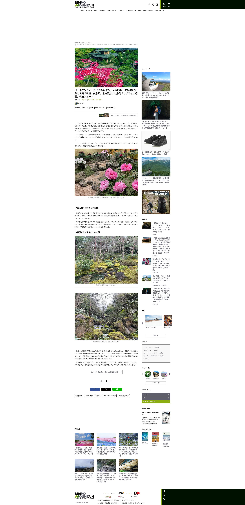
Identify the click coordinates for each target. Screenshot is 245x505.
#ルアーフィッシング (150, 353)
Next (169, 323)
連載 (139, 11)
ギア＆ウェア (111, 11)
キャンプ (89, 11)
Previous (142, 323)
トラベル (121, 11)
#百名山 (146, 358)
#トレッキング (148, 347)
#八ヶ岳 (146, 356)
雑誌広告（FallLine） (128, 503)
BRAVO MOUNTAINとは (105, 500)
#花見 (91, 107)
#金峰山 (161, 353)
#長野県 (161, 356)
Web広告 (100, 503)
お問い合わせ (141, 503)
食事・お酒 (91, 99)
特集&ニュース (148, 11)
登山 (82, 11)
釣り (95, 11)
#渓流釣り (158, 347)
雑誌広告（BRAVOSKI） (112, 503)
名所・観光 (98, 99)
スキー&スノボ (131, 11)
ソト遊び (102, 11)
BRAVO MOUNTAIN (79, 42)
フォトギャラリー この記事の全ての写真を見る (123, 115)
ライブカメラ (159, 11)
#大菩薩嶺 (153, 356)
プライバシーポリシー (128, 500)
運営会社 (117, 500)
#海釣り (155, 350)
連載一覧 (156, 335)
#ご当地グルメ (110, 107)
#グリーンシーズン (100, 107)
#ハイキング (147, 350)
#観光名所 (85, 107)
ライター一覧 (156, 383)
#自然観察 (77, 107)
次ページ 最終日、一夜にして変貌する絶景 (104, 372)
